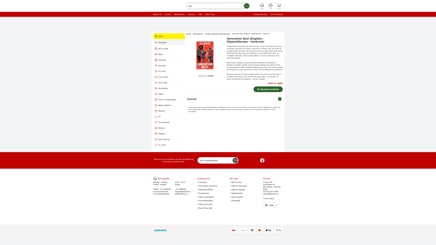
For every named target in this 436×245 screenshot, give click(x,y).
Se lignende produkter (268, 89)
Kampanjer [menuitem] (162, 42)
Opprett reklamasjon (239, 186)
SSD (200, 14)
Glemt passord (237, 197)
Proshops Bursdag (260, 14)
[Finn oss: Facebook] (262, 160)
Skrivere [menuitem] (161, 128)
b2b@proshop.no (181, 193)
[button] (205, 55)
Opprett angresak (238, 189)
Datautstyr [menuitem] (162, 60)
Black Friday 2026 (205, 208)
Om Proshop (269, 198)
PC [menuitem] (159, 116)
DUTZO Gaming (277, 14)
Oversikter (203, 182)
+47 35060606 (180, 189)
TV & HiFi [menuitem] (162, 145)
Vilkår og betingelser (206, 197)
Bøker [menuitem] (160, 54)
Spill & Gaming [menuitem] (164, 139)
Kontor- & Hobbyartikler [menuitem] (167, 99)
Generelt (191, 98)
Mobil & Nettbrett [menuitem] (164, 105)
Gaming (168, 14)
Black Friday (210, 14)
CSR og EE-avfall (205, 204)
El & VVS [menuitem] (161, 71)
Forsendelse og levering (208, 186)
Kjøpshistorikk (237, 193)
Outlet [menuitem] (160, 36)
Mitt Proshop (237, 182)
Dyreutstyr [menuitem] (162, 65)
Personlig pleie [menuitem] (164, 122)
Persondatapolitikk (206, 200)
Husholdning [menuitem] (163, 88)
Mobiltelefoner (179, 14)
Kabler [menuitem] (160, 94)
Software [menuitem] (161, 133)
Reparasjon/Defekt (206, 189)
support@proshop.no (183, 191)
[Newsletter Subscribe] (235, 160)
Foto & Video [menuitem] (163, 77)
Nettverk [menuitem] (161, 111)
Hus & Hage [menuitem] (162, 82)
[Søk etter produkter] (246, 6)
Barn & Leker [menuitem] (163, 48)
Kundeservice (204, 193)
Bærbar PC (157, 14)
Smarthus (191, 14)
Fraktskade (236, 200)
